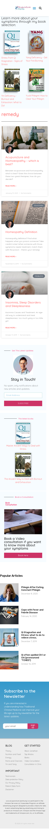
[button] (34, 8)
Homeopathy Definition (21, 232)
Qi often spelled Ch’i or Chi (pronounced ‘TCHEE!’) (33, 657)
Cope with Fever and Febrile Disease (32, 611)
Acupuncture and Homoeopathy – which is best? (22, 160)
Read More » (10, 186)
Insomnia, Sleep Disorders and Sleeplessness (23, 304)
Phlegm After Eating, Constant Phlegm (32, 588)
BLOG (8, 745)
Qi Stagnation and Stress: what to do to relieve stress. (33, 635)
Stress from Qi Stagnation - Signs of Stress (11, 61)
